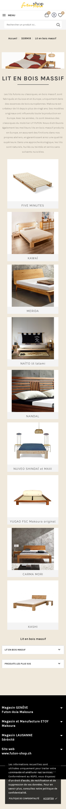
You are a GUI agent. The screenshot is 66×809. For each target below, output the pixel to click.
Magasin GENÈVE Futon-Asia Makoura (17, 710)
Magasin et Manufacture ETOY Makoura (25, 724)
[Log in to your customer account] (54, 15)
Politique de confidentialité (24, 798)
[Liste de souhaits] (60, 15)
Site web (16, 751)
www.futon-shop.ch (16, 753)
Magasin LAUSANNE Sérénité (17, 737)
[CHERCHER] (58, 25)
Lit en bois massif (15, 649)
